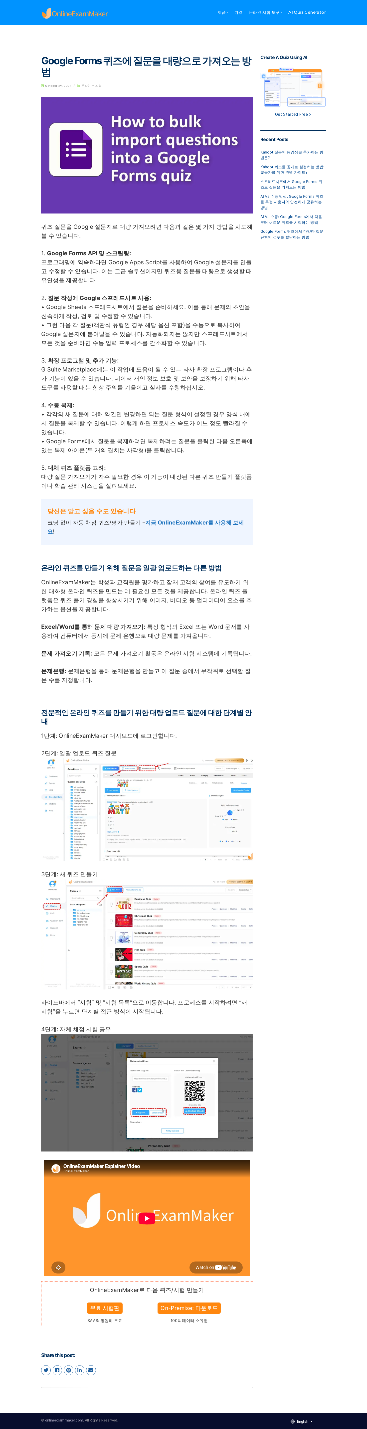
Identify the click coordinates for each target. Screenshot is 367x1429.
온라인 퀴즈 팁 (92, 86)
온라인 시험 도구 (264, 12)
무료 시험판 (105, 1308)
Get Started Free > (293, 114)
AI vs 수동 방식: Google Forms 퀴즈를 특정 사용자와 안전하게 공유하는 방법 (291, 202)
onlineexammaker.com (64, 1420)
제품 (222, 12)
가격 (238, 12)
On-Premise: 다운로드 (189, 1308)
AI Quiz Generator (307, 12)
